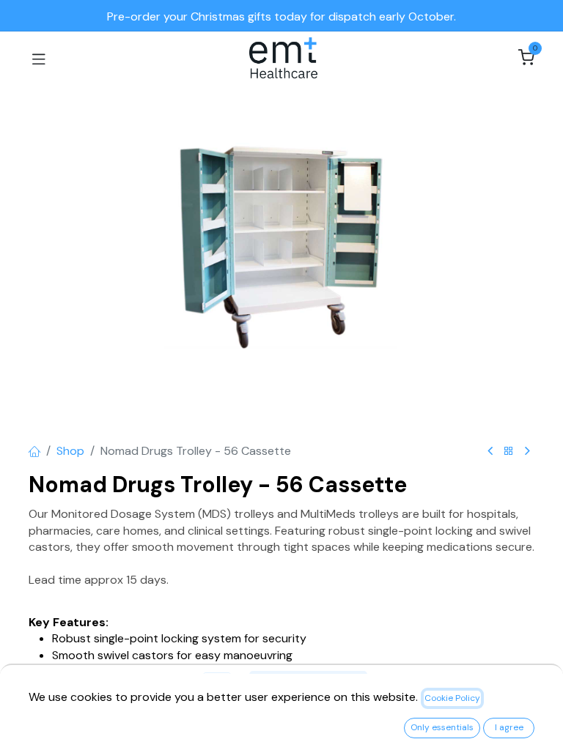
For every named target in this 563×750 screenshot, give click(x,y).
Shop (70, 450)
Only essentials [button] (442, 727)
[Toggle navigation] (39, 58)
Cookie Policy (452, 698)
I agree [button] (509, 727)
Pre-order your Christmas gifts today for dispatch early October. (281, 16)
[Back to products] (509, 451)
